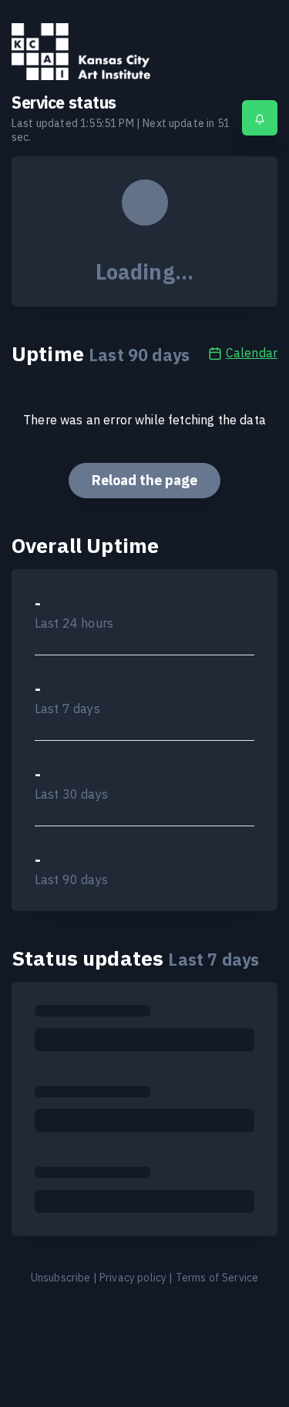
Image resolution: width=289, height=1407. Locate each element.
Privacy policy (132, 1278)
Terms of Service (217, 1278)
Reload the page (144, 480)
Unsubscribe (61, 1278)
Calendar (251, 352)
